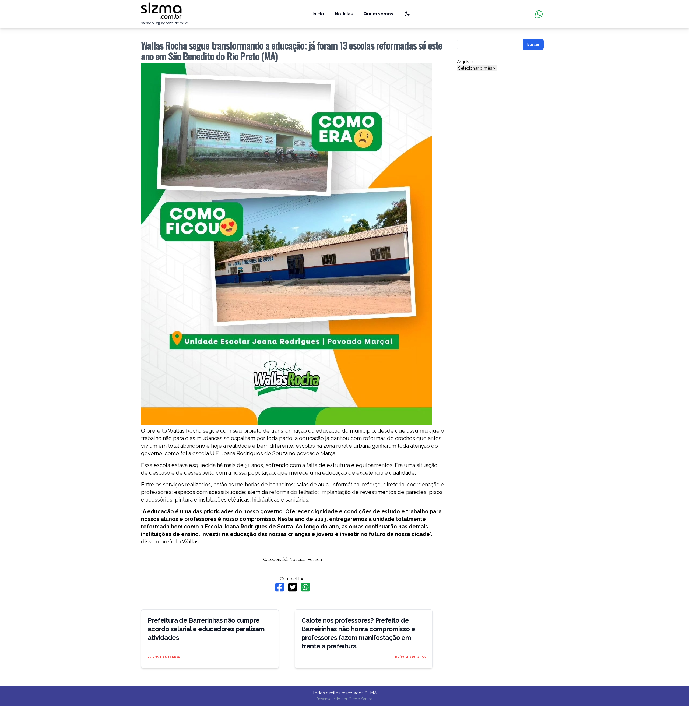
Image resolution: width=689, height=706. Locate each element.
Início (318, 13)
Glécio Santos (361, 699)
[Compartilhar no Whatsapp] (305, 587)
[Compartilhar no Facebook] (279, 587)
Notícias (344, 13)
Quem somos (378, 13)
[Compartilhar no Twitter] (292, 587)
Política (314, 559)
